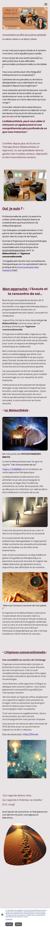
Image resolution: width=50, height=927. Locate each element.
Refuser (18, 924)
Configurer (9, 919)
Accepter (9, 924)
